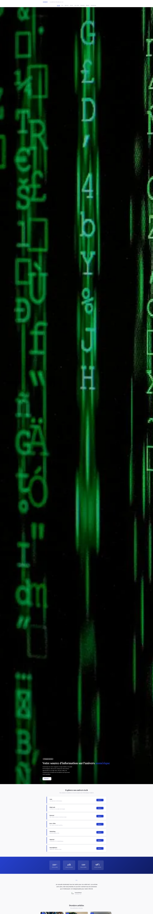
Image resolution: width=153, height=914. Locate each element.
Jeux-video (76, 5)
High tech (66, 5)
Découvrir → (47, 778)
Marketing (82, 5)
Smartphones (93, 5)
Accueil (58, 5)
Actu (62, 5)
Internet (71, 5)
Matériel (87, 5)
